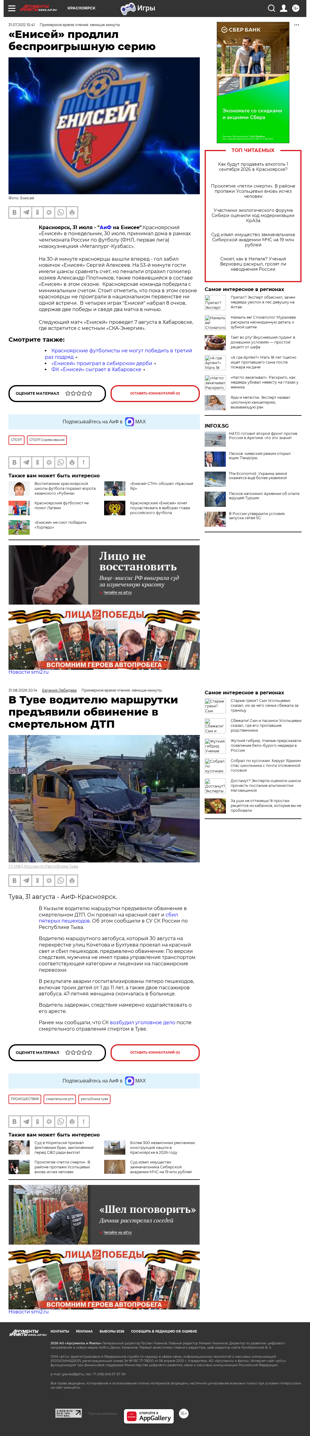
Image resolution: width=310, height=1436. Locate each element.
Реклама (84, 1331)
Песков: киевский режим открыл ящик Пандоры (260, 456)
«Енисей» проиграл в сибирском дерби (101, 363)
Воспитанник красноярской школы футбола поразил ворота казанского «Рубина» (65, 488)
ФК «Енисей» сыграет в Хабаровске (96, 369)
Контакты (60, 1331)
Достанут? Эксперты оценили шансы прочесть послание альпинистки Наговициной (266, 785)
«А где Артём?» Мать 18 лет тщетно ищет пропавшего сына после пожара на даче (263, 362)
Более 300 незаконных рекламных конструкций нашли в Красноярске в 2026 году (162, 1147)
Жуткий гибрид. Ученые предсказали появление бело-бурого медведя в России (266, 745)
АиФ (105, 227)
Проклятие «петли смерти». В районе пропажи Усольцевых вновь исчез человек (253, 191)
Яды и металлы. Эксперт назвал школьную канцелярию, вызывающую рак (260, 402)
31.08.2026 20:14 (22, 690)
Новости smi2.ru (28, 672)
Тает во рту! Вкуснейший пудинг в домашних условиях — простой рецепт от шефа (263, 342)
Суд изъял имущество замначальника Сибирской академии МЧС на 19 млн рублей (253, 240)
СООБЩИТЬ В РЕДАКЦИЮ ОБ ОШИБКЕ (164, 1331)
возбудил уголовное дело (142, 1022)
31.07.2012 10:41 (21, 24)
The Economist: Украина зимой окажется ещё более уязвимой (258, 476)
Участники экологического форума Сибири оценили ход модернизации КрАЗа (253, 215)
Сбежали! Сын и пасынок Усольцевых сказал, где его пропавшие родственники (266, 725)
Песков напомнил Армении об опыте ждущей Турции (264, 496)
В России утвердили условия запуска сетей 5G (257, 516)
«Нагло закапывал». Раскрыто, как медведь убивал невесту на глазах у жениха (264, 382)
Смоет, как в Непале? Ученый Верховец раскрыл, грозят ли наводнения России (253, 264)
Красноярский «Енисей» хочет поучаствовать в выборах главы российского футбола (160, 508)
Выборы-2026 (112, 1331)
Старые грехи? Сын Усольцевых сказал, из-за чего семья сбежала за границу (264, 705)
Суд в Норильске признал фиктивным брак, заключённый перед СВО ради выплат (64, 1147)
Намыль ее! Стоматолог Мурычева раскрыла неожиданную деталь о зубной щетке (263, 322)
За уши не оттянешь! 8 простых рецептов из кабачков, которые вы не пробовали (266, 805)
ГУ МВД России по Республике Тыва (43, 866)
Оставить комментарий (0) (155, 393)
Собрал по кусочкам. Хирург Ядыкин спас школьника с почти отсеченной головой (266, 765)
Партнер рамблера (102, 1413)
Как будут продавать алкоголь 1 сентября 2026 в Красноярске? (253, 167)
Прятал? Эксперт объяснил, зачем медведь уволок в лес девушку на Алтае (263, 302)
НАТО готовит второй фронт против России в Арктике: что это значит (263, 436)
